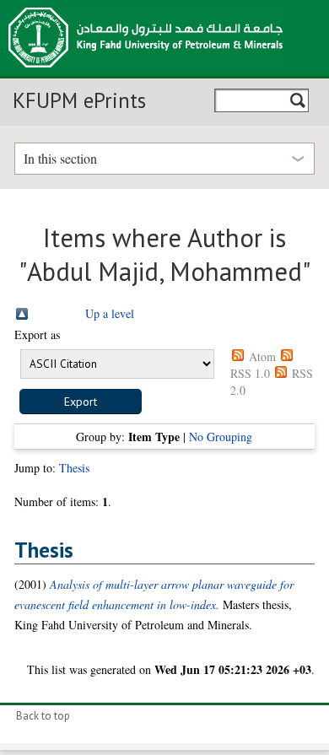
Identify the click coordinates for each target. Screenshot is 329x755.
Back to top (43, 716)
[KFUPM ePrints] (145, 72)
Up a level (109, 313)
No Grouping (220, 437)
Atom (262, 356)
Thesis (74, 468)
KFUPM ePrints (79, 100)
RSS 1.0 (250, 373)
